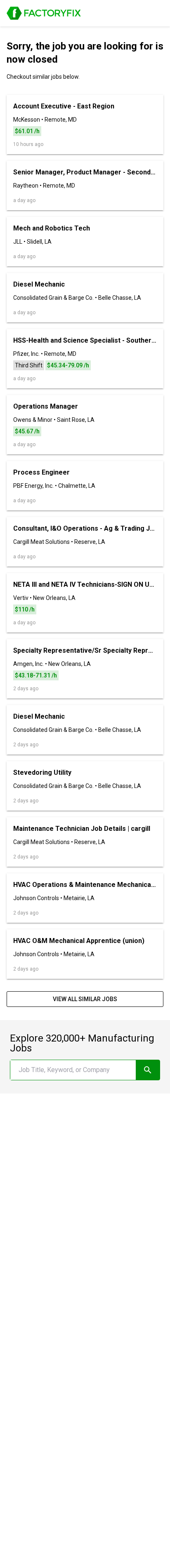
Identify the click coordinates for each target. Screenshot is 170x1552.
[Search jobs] (148, 1070)
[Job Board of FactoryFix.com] (44, 13)
